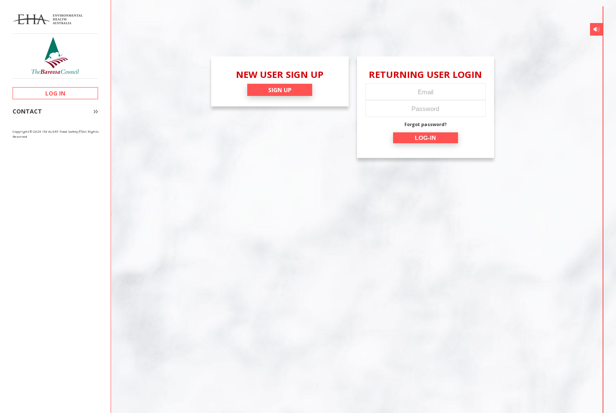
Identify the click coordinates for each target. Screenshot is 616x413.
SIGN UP (280, 90)
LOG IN (55, 93)
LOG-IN (425, 137)
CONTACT (27, 111)
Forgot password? (425, 124)
